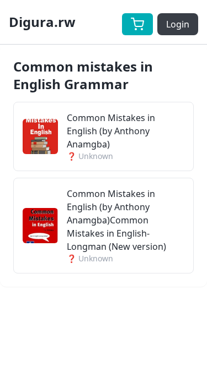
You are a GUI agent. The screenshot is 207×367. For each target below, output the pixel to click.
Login (177, 24)
